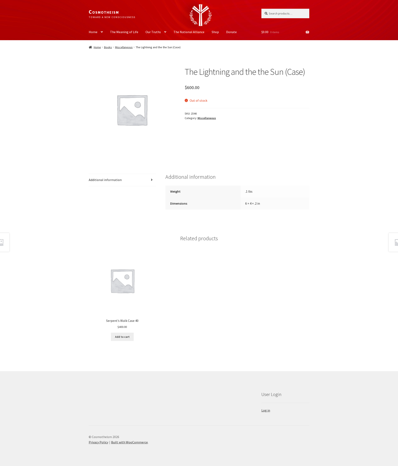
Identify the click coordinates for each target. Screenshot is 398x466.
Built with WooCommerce (129, 442)
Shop (215, 32)
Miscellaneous (124, 47)
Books (108, 47)
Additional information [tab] (105, 180)
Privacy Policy (98, 442)
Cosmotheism (104, 11)
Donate (231, 32)
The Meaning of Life (124, 32)
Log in (265, 410)
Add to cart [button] (122, 337)
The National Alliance (189, 32)
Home (93, 32)
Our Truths (153, 32)
